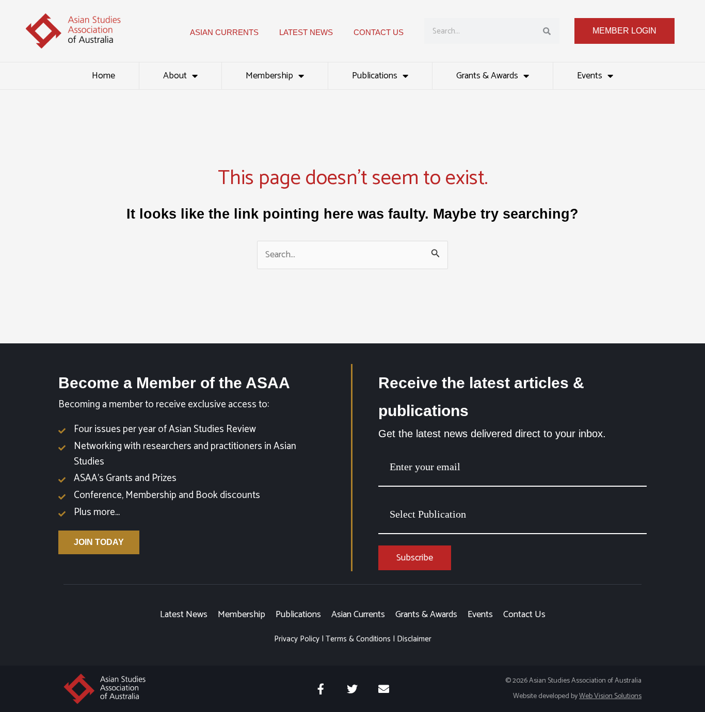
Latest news (306, 32)
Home (103, 76)
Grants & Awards (487, 76)
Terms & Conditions (358, 639)
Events (589, 76)
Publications (374, 76)
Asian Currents (224, 32)
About (175, 76)
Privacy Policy (296, 639)
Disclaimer (414, 639)
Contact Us (379, 32)
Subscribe (414, 558)
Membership (269, 76)
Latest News (183, 614)
